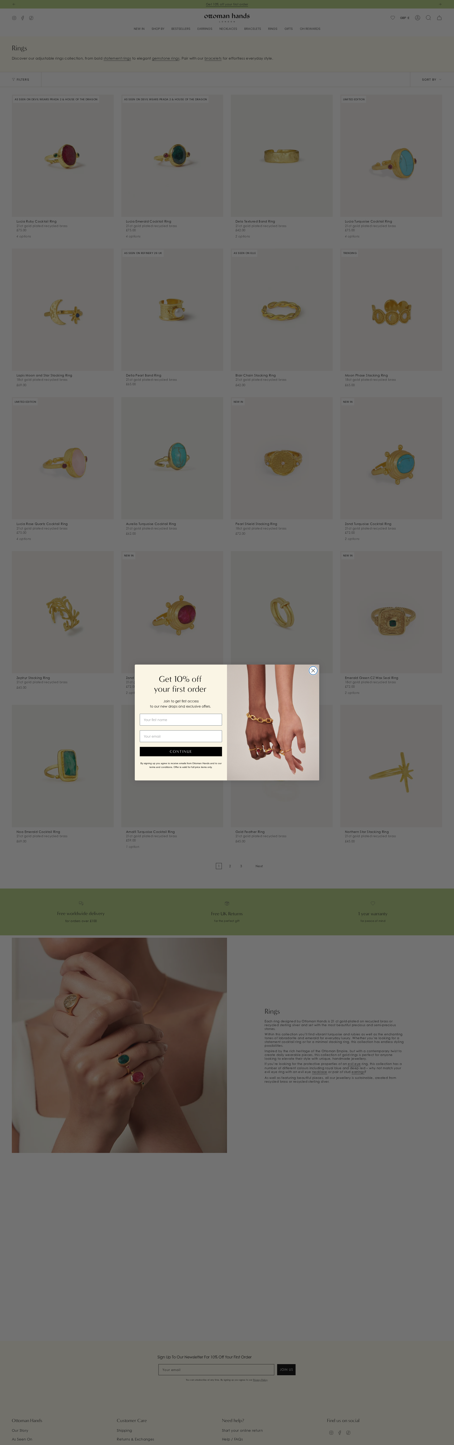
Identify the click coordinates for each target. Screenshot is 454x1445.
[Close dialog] (313, 670)
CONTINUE (181, 751)
